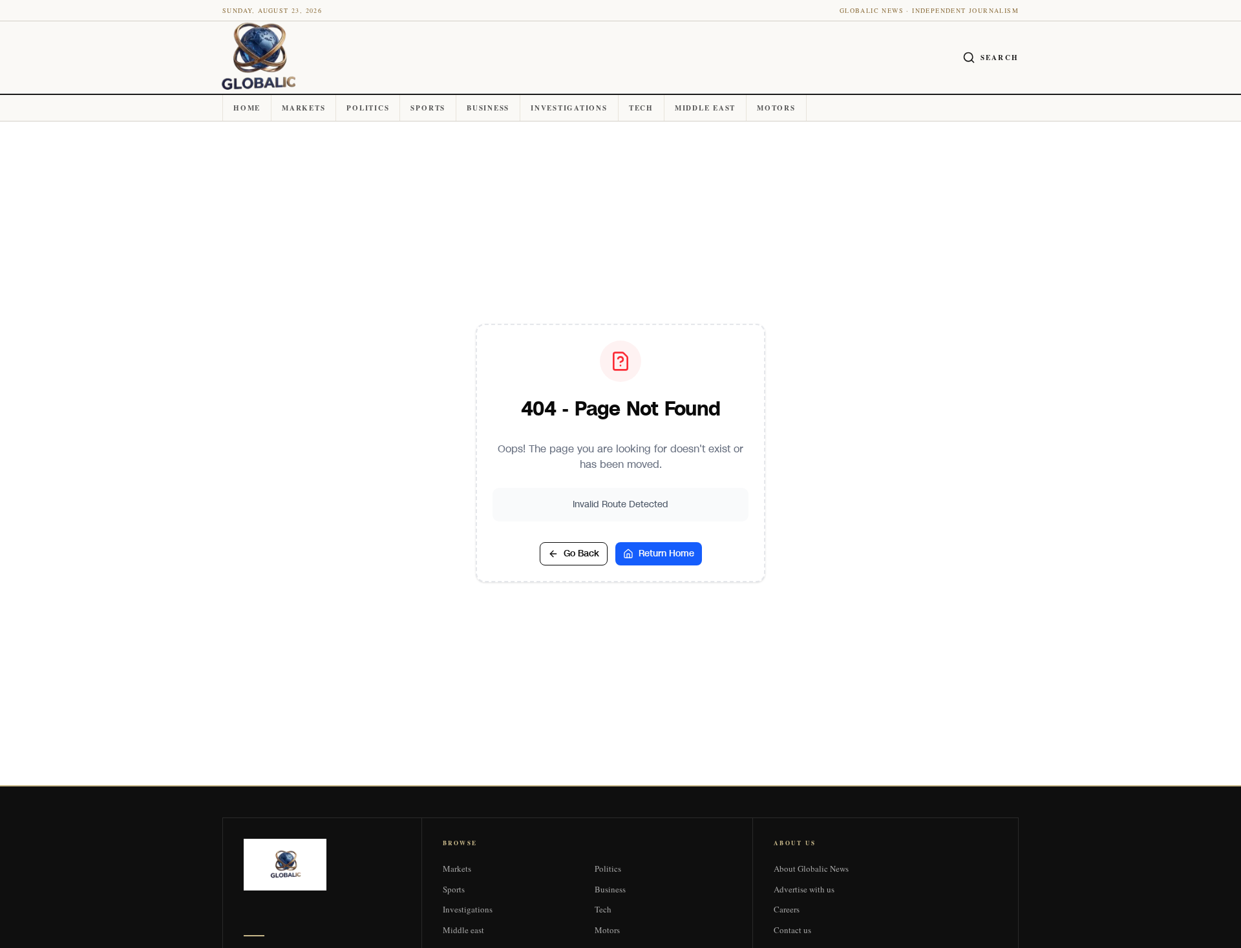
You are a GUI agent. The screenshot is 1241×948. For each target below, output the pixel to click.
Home (246, 108)
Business (488, 108)
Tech (641, 108)
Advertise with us (804, 889)
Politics (367, 108)
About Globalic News (811, 868)
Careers (787, 909)
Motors (776, 108)
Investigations (569, 108)
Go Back (581, 553)
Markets (303, 108)
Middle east (705, 108)
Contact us (792, 930)
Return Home (666, 553)
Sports (427, 108)
